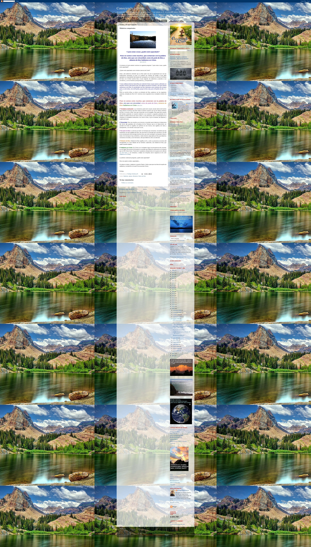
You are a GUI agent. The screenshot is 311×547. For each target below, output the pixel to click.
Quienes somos (135, 21)
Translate (182, 261)
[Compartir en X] (148, 174)
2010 (173, 325)
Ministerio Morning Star (176, 458)
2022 (173, 299)
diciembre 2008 (177, 331)
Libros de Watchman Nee (176, 456)
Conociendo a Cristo (131, 8)
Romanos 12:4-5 (182, 274)
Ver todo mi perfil (174, 523)
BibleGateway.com (181, 277)
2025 (173, 293)
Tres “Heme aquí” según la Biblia (178, 171)
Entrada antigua (160, 189)
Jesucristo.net (173, 454)
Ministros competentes (178, 356)
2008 (173, 329)
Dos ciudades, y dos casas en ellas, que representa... (182, 344)
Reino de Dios (142, 176)
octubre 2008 (176, 335)
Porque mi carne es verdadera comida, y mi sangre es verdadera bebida (180, 217)
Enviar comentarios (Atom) (133, 192)
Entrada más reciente (126, 189)
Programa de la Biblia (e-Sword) (178, 462)
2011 (173, 323)
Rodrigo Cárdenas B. (183, 511)
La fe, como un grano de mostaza (178, 163)
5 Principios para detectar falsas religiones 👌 (184, 103)
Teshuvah (172, 464)
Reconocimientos (146, 21)
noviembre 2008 (177, 333)
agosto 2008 (176, 339)
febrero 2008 (176, 369)
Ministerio (135, 176)
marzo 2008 (176, 367)
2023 (173, 297)
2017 (173, 310)
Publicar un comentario (127, 182)
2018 (173, 308)
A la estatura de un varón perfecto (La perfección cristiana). (180, 198)
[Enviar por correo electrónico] (145, 174)
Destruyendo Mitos (177, 101)
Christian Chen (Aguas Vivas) (177, 450)
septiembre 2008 (177, 337)
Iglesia (130, 176)
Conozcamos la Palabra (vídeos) (178, 233)
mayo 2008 (176, 363)
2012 (173, 320)
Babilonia (126, 176)
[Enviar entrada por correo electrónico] (142, 174)
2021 (173, 301)
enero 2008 (176, 371)
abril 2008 (176, 365)
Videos (164, 21)
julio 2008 (175, 358)
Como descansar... (177, 341)
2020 (173, 303)
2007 (173, 374)
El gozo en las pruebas (179, 350)
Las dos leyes (123, 152)
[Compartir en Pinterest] (151, 174)
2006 (173, 376)
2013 (173, 318)
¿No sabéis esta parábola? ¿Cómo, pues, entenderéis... (182, 348)
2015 (173, 314)
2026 (173, 291)
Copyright (156, 21)
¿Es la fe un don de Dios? (176, 207)
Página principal (124, 21)
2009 (173, 327)
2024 (173, 295)
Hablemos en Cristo (125, 154)
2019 (173, 305)
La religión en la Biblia (175, 189)
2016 (173, 312)
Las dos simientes (174, 145)
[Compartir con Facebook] (149, 174)
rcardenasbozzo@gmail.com (177, 545)
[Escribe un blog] (146, 174)
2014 (173, 316)
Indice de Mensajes (175, 503)
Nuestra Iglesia (174, 460)
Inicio (145, 189)
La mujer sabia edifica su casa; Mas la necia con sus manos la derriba (180, 180)
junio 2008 (176, 360)
